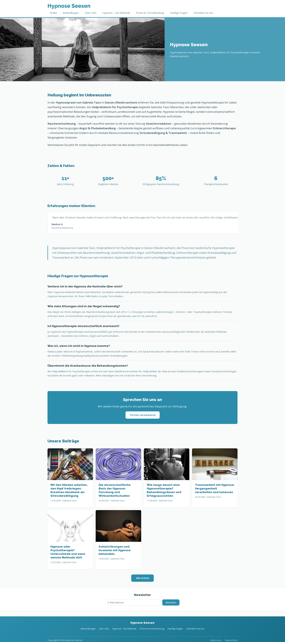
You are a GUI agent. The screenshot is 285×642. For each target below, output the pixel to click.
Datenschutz (231, 640)
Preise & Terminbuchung (150, 12)
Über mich (90, 12)
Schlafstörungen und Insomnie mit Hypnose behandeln (115, 550)
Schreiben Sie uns (203, 12)
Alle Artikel (142, 578)
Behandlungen (71, 12)
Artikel (53, 12)
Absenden (171, 602)
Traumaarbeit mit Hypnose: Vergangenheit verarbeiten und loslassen (215, 488)
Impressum (216, 640)
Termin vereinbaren (142, 415)
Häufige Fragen (179, 12)
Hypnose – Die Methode (116, 12)
